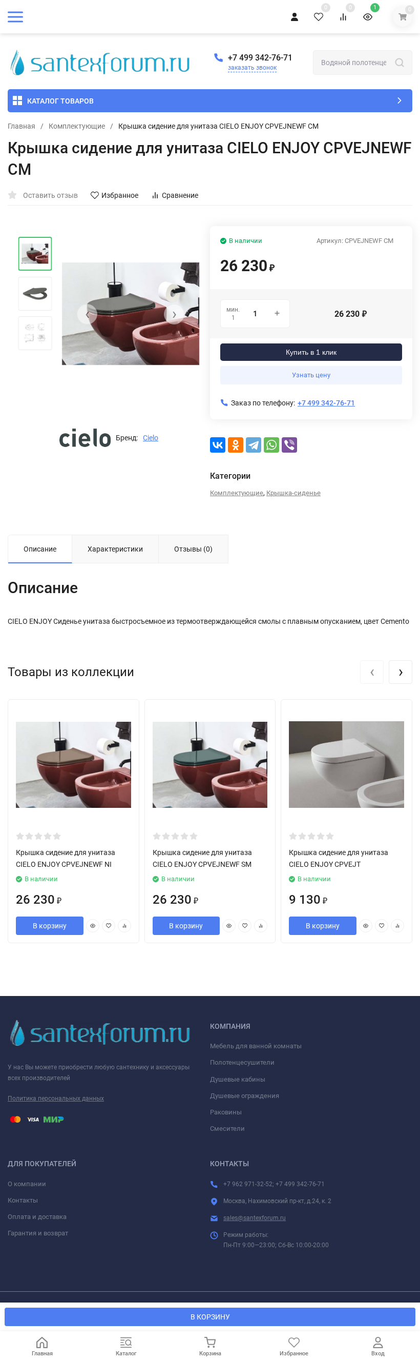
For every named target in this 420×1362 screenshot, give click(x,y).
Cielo (150, 437)
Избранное (119, 195)
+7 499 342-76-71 (260, 58)
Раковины (226, 1112)
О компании (27, 1184)
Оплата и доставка (37, 1217)
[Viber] (289, 445)
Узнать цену (311, 375)
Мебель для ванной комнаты (256, 1046)
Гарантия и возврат (38, 1233)
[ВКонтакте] (217, 445)
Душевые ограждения (244, 1096)
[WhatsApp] (271, 445)
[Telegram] (253, 445)
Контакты (23, 1200)
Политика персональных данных (56, 1098)
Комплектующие (77, 126)
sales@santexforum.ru (254, 1218)
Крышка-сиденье (293, 493)
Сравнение (180, 195)
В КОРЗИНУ (210, 1317)
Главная (21, 126)
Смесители (227, 1128)
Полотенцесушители (242, 1062)
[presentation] (87, 314)
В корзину (50, 926)
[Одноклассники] (235, 445)
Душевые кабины (237, 1079)
